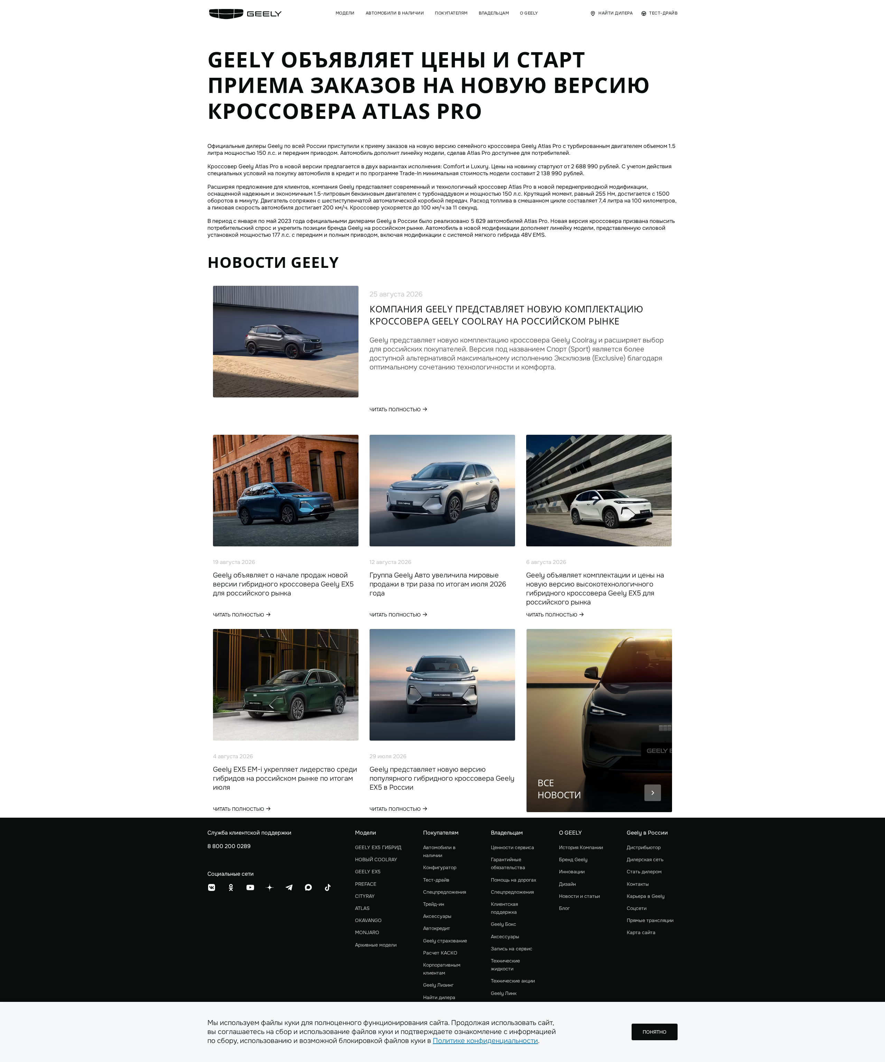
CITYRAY (365, 896)
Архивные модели (376, 945)
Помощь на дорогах (513, 880)
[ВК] (211, 887)
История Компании (581, 847)
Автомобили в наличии (439, 851)
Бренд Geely (573, 859)
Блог (564, 908)
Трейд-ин (433, 904)
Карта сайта (641, 932)
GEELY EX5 (368, 871)
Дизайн (567, 884)
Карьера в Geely (645, 896)
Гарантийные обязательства (508, 863)
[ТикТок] (328, 887)
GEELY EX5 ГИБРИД (378, 847)
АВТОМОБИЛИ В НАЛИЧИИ (395, 13)
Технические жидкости (505, 965)
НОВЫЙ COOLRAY (376, 859)
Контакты (638, 884)
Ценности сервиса (512, 847)
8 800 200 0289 (229, 846)
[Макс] (308, 887)
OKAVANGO (368, 920)
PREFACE (365, 884)
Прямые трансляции (650, 920)
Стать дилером (644, 871)
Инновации (572, 871)
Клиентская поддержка (504, 908)
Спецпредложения (444, 892)
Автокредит (436, 928)
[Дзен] (270, 887)
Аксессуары (437, 916)
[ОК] (231, 887)
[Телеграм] (289, 887)
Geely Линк (503, 993)
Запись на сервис (511, 949)
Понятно (655, 1032)
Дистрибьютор (644, 847)
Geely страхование (445, 941)
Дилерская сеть (645, 859)
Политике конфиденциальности (485, 1040)
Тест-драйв (436, 880)
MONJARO (367, 932)
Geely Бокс (503, 924)
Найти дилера (439, 997)
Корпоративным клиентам (441, 969)
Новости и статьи (579, 896)
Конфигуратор (439, 867)
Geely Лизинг (438, 985)
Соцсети (636, 908)
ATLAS (362, 908)
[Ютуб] (250, 887)
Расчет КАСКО (440, 953)
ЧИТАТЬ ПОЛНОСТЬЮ (395, 409)
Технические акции (513, 981)
